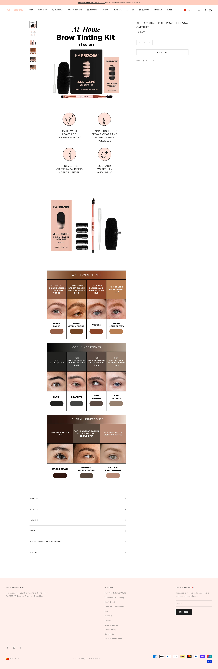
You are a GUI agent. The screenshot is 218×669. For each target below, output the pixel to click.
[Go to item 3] (33, 42)
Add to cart (162, 52)
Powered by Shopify (93, 659)
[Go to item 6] (33, 67)
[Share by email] (154, 61)
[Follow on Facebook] (7, 647)
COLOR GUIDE (92, 10)
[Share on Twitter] (147, 61)
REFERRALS (158, 10)
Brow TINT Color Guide (114, 606)
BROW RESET (42, 10)
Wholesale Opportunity (114, 597)
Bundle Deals (57, 10)
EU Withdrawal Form (113, 638)
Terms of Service (111, 624)
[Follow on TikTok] (20, 647)
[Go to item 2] (33, 33)
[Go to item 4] (33, 51)
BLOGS (169, 10)
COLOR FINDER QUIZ (75, 10)
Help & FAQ (117, 10)
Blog (106, 611)
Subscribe (183, 612)
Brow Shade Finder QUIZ (115, 592)
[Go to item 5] (33, 59)
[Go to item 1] (33, 24)
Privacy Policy (110, 629)
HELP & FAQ (110, 602)
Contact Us (109, 634)
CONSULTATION (144, 10)
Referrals (108, 615)
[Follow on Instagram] (14, 647)
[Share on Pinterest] (150, 61)
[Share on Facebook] (143, 61)
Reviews (105, 10)
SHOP (31, 10)
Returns (107, 620)
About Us (130, 10)
